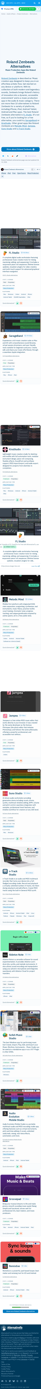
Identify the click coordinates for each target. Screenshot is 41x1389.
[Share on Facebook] (3, 156)
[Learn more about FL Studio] (5, 253)
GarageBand (31, 120)
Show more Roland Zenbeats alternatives (20, 1311)
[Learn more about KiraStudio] (5, 449)
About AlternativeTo (8, 1371)
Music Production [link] (33, 173)
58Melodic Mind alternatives (11, 619)
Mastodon (17, 1355)
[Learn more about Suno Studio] (5, 793)
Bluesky (23, 1355)
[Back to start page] (3, 3)
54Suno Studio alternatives (11, 813)
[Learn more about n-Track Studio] (5, 871)
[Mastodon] (10, 1381)
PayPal (31, 1359)
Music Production (8, 288)
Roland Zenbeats (9, 78)
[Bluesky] (14, 1381)
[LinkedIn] (25, 1381)
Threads (30, 1355)
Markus (22, 1338)
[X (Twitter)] (6, 1381)
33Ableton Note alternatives (11, 977)
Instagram (4, 1357)
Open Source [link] (21, 173)
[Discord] (2, 1381)
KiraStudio (6, 123)
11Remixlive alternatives (10, 1277)
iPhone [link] (4, 173)
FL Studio (27, 114)
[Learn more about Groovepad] (5, 1199)
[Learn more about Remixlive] (5, 1266)
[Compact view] (34, 169)
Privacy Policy (6, 1367)
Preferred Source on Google (10, 1376)
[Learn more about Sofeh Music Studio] (5, 1035)
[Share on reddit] (12, 156)
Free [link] (14, 173)
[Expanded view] (32, 169)
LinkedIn (14, 1357)
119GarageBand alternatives (11, 356)
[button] (25, 252)
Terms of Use (5, 1364)
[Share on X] (8, 156)
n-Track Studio (23, 128)
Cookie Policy (5, 1369)
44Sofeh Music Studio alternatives (13, 1055)
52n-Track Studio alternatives (11, 894)
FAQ (2, 1362)
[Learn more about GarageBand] (5, 336)
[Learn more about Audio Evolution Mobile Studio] (5, 1113)
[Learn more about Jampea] (5, 715)
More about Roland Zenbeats (19, 149)
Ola (15, 1338)
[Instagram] (21, 1381)
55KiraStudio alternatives (10, 472)
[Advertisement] (20, 36)
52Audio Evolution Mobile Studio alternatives (12, 1140)
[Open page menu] (39, 3)
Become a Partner (7, 1374)
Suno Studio (6, 128)
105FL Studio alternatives (10, 275)
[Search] (34, 3)
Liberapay (24, 1359)
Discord (25, 1353)
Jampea (31, 126)
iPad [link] (9, 173)
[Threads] (17, 1381)
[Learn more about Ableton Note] (5, 954)
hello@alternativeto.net (9, 1353)
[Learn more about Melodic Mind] (5, 599)
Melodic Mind (20, 126)
